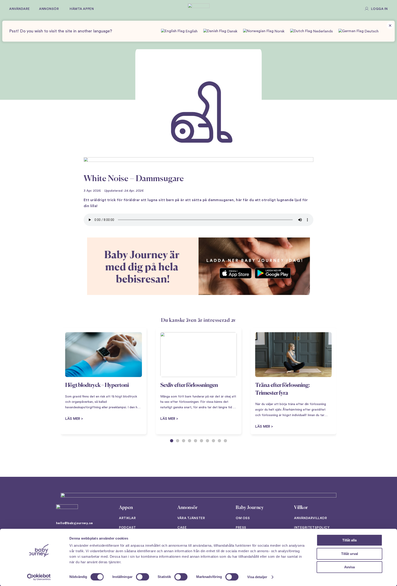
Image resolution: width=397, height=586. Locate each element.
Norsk (279, 31)
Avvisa (349, 567)
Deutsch (371, 31)
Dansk (231, 31)
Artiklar (127, 518)
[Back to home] (199, 9)
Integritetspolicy (312, 527)
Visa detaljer (257, 577)
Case (182, 527)
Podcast (127, 527)
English (191, 31)
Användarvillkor (310, 518)
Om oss (243, 518)
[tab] (171, 440)
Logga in (379, 9)
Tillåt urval (349, 554)
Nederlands (322, 31)
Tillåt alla (349, 540)
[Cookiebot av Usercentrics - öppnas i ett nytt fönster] (39, 577)
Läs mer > (169, 418)
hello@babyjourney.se (74, 523)
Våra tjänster (191, 518)
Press (241, 527)
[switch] (142, 576)
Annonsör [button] (49, 9)
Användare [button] (19, 9)
